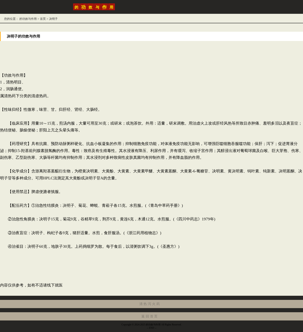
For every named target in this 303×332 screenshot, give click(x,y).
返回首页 (150, 316)
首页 (43, 18)
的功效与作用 (28, 18)
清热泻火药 (150, 304)
